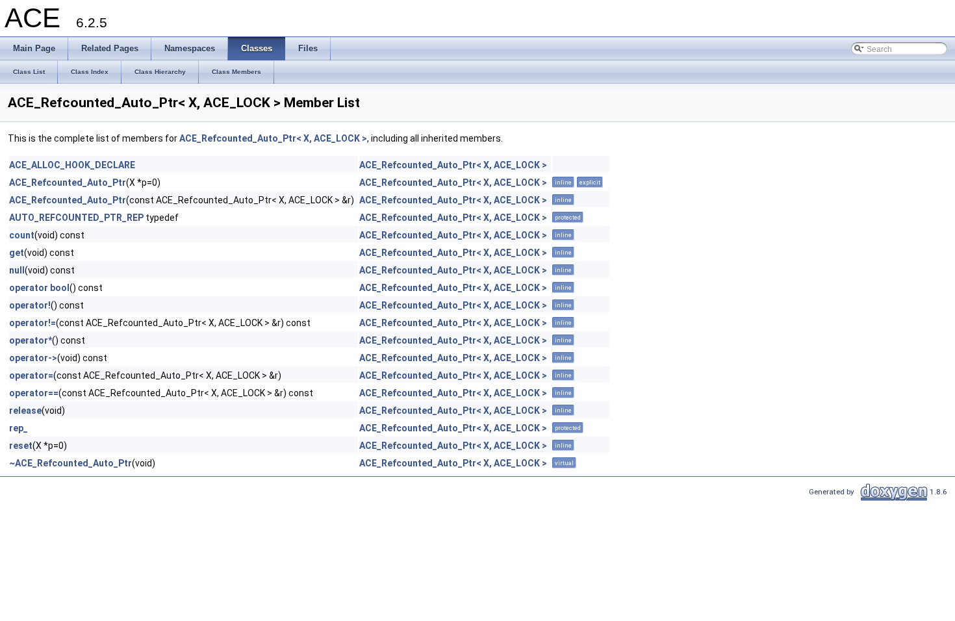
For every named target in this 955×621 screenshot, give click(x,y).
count (21, 235)
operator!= (32, 323)
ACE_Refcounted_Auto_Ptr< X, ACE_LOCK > (273, 138)
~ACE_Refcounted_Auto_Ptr (70, 463)
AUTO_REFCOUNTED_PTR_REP (76, 217)
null (17, 270)
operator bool (39, 288)
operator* (30, 340)
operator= (31, 375)
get (16, 252)
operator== (33, 393)
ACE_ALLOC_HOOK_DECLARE (72, 165)
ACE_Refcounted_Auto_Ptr (67, 182)
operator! (30, 305)
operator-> (33, 358)
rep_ (18, 428)
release (25, 410)
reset (20, 445)
